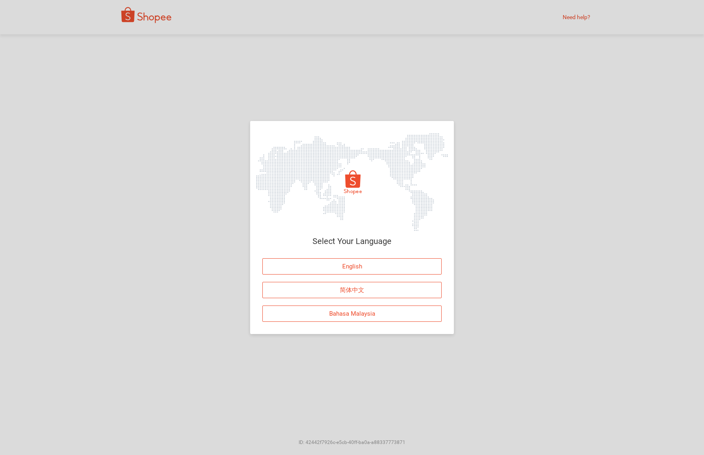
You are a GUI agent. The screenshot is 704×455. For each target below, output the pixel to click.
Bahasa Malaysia (352, 313)
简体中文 (352, 290)
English (352, 266)
